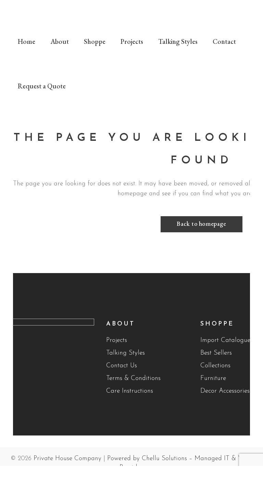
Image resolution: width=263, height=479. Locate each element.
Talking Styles (125, 353)
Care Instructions (129, 391)
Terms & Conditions (133, 378)
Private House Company (67, 458)
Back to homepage (201, 224)
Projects (116, 340)
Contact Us (121, 366)
